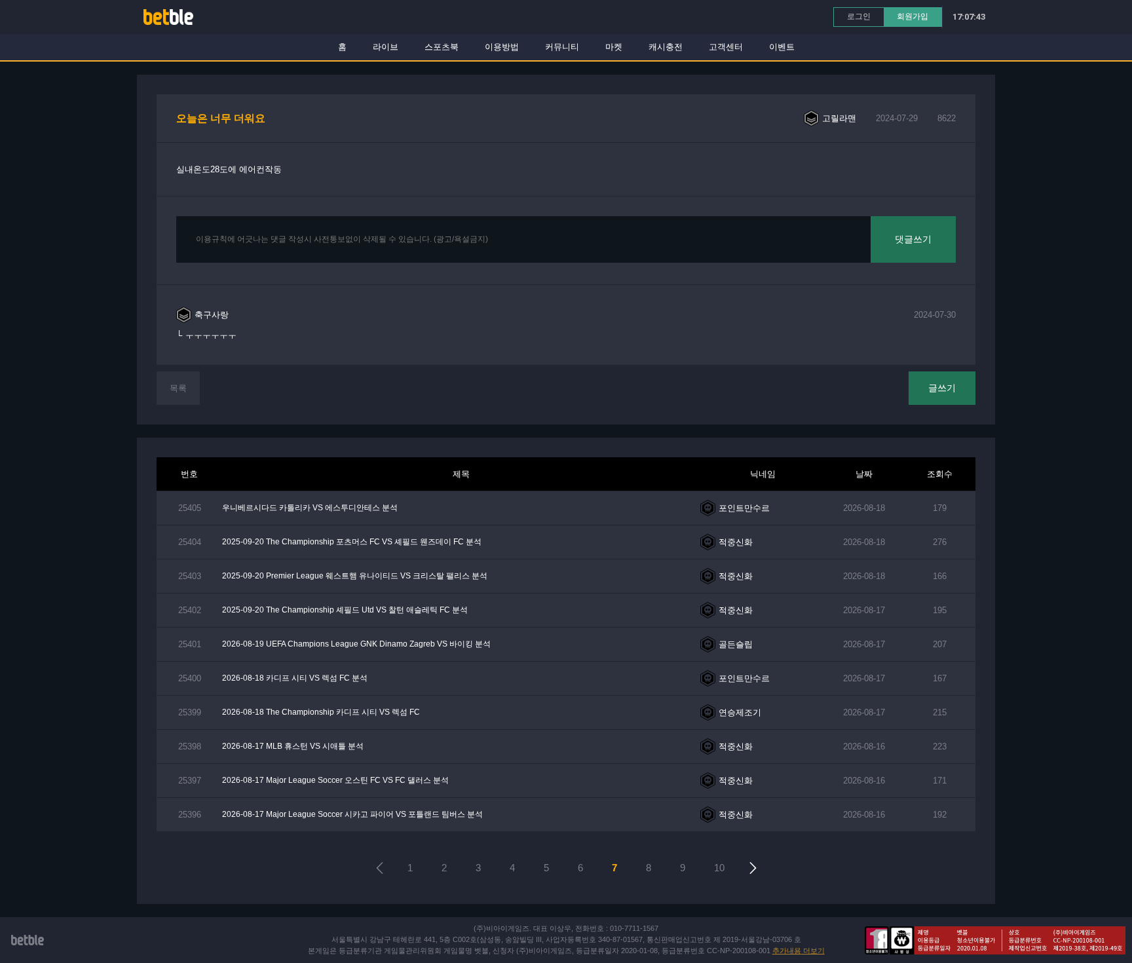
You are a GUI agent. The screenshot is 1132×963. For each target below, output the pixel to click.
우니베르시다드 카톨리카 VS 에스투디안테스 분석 (310, 507)
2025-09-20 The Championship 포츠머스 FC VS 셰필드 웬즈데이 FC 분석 (351, 541)
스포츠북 (441, 47)
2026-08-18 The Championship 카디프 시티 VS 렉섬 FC (321, 712)
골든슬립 (736, 644)
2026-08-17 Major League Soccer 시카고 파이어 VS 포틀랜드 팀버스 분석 (352, 814)
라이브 (385, 47)
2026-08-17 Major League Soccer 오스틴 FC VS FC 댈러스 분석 (335, 780)
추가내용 (798, 950)
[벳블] (168, 17)
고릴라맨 (839, 118)
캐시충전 (666, 47)
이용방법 (502, 47)
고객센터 (726, 47)
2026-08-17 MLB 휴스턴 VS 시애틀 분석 (293, 746)
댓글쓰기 (913, 239)
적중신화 (736, 542)
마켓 (613, 47)
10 (719, 867)
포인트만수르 (744, 508)
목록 (178, 388)
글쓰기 (942, 388)
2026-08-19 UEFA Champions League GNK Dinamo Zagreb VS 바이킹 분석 (356, 644)
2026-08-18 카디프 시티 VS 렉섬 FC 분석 (295, 678)
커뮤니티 (562, 47)
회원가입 (912, 16)
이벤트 (782, 47)
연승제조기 (740, 712)
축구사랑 (212, 315)
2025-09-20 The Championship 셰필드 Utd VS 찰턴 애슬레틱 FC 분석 (345, 609)
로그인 (859, 16)
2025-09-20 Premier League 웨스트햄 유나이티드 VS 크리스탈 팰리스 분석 (354, 575)
